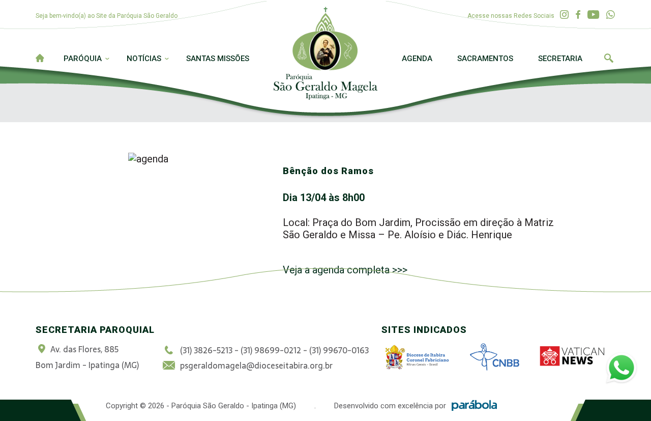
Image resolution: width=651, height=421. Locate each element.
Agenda (417, 58)
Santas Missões (217, 58)
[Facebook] (578, 15)
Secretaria (560, 58)
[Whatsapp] (610, 15)
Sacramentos (485, 58)
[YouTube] (593, 15)
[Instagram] (564, 15)
